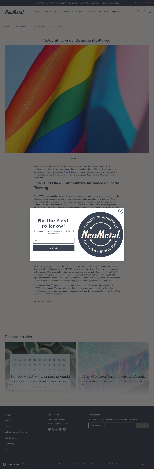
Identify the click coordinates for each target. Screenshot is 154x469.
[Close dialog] (121, 211)
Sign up (53, 248)
